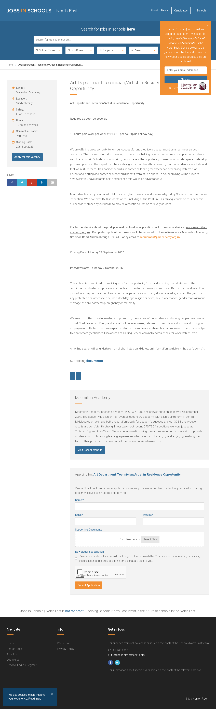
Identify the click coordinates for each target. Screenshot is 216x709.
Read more (34, 698)
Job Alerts (13, 659)
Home (10, 64)
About (154, 10)
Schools (201, 10)
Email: (79, 514)
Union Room (202, 698)
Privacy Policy (65, 648)
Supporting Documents (88, 529)
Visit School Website (90, 450)
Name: (79, 500)
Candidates (181, 10)
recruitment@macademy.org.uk (160, 237)
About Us (12, 654)
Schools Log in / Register (21, 665)
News (164, 10)
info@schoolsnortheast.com (128, 655)
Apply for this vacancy (27, 157)
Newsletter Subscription (89, 551)
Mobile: (148, 514)
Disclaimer (63, 643)
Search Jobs (14, 648)
